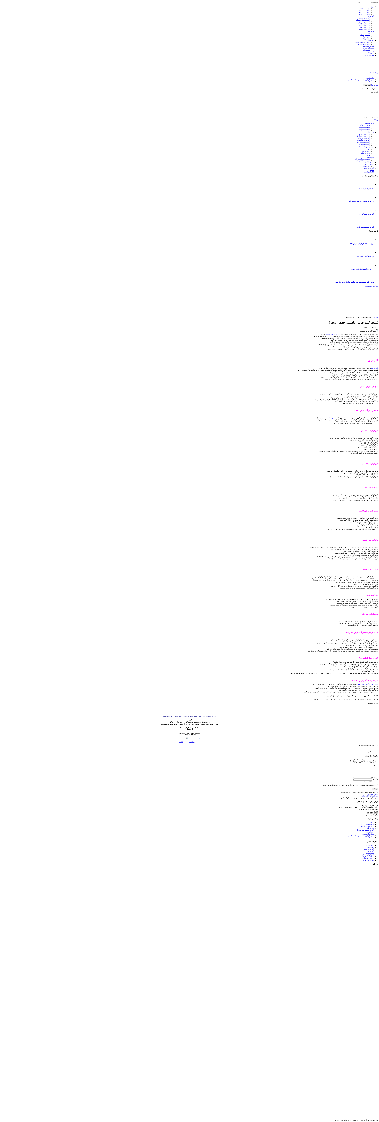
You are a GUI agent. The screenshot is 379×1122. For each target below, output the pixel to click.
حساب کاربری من (368, 834)
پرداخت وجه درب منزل (366, 824)
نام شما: (375, 779)
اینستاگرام (192, 742)
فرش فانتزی (370, 853)
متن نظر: (374, 777)
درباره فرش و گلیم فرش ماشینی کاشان (361, 79)
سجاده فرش (370, 847)
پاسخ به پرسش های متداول (365, 830)
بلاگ (373, 317)
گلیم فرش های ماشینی (332, 334)
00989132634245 (372, 794)
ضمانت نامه (370, 828)
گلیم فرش (374, 368)
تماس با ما (370, 81)
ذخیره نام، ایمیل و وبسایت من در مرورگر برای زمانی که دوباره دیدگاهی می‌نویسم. (349, 785)
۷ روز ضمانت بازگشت (367, 826)
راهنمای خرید (370, 832)
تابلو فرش (371, 851)
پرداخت (371, 822)
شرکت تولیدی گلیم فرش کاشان (367, 684)
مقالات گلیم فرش (368, 856)
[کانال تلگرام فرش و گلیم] (364, 301)
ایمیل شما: (374, 781)
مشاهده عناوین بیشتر (371, 286)
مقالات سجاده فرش (367, 858)
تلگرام (181, 742)
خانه (376, 317)
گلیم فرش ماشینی (368, 855)
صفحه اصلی (370, 78)
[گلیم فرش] (348, 115)
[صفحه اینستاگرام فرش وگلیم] (364, 315)
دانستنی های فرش (368, 860)
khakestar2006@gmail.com (369, 796)
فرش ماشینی (330, 418)
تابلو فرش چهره (369, 849)
